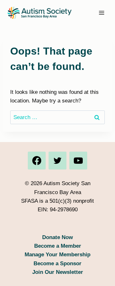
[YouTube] (78, 160)
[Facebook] (37, 160)
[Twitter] (57, 160)
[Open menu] (101, 13)
